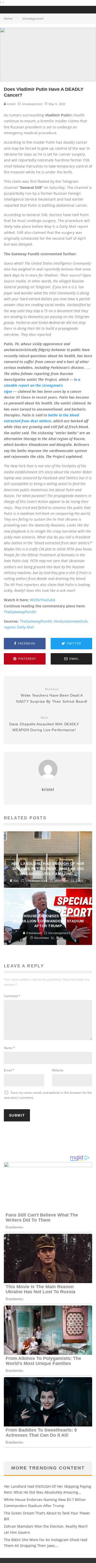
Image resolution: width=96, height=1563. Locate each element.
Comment (12, 996)
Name (9, 1048)
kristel (10, 104)
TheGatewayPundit (20, 611)
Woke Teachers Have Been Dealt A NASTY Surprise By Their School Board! (52, 695)
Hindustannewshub (71, 621)
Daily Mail (25, 627)
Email (9, 1070)
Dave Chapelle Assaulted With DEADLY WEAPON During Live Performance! (44, 724)
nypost (9, 627)
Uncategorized (32, 104)
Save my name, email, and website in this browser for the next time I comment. (48, 1095)
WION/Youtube (42, 599)
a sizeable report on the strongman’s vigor (42, 385)
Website (57, 1070)
